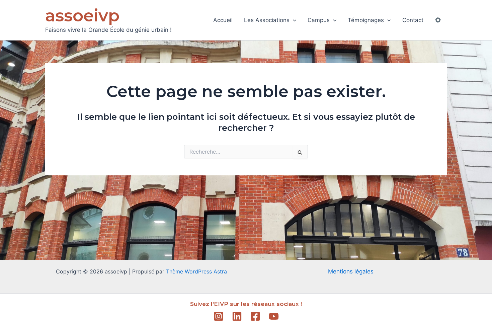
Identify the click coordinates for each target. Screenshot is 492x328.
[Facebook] (255, 316)
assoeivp (82, 15)
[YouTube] (274, 316)
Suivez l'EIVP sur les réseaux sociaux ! (246, 304)
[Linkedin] (237, 316)
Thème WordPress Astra (196, 271)
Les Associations (267, 20)
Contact (412, 20)
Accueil (223, 20)
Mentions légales (351, 271)
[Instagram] (219, 316)
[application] (293, 20)
